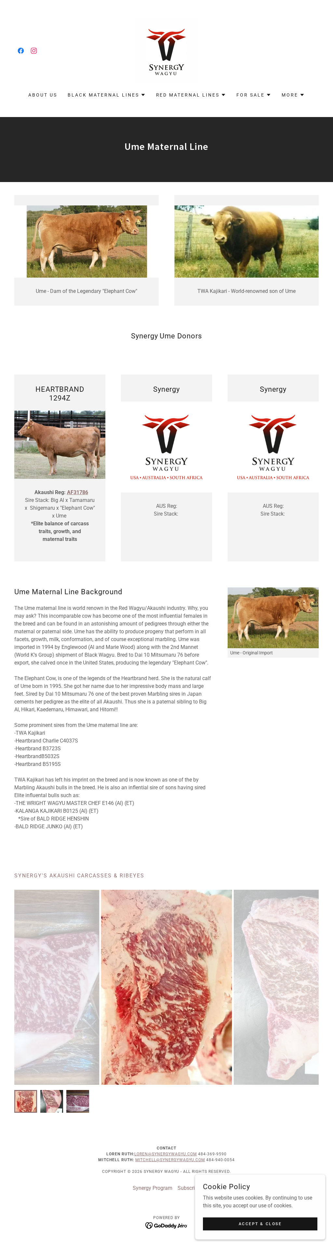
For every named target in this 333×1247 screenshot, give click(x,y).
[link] (20, 50)
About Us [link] (42, 95)
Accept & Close (260, 1223)
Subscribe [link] (189, 1188)
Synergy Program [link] (152, 1188)
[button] (107, 95)
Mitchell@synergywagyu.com (170, 1160)
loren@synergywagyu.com (165, 1154)
